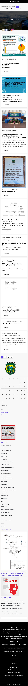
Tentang (4, 189)
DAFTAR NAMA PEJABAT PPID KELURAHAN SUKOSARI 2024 (12, 100)
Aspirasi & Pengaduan (6, 445)
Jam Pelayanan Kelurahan (6, 478)
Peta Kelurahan (4, 495)
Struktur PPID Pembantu (6, 515)
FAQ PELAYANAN (5, 464)
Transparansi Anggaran (6, 520)
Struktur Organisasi (13, 219)
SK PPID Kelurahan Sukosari (11, 324)
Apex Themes (18, 684)
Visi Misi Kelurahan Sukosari (11, 336)
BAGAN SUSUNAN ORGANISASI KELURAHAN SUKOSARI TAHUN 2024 (12, 225)
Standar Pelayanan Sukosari (7, 509)
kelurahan (14, 663)
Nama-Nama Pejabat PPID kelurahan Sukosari (11, 311)
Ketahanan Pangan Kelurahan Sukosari (9, 611)
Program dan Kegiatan (11, 130)
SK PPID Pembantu (6, 321)
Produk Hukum (4, 498)
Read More (6, 71)
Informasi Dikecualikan (6, 473)
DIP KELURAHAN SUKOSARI (7, 462)
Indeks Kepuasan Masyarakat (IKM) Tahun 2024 (11, 613)
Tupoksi (2, 523)
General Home (14, 658)
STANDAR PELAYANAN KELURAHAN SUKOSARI (11, 608)
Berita (3, 95)
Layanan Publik (4, 484)
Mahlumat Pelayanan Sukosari (7, 487)
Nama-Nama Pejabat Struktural (13, 95)
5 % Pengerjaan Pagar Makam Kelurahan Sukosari (12, 265)
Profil (2, 501)
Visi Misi (4, 333)
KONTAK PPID (4, 481)
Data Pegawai (5, 219)
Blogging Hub (10, 684)
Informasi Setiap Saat (6, 476)
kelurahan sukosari (8, 7)
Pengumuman (4, 492)
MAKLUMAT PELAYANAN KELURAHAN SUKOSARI (12, 601)
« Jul (2, 409)
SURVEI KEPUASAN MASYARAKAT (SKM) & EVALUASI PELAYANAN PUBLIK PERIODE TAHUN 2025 (13, 604)
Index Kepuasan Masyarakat (7, 467)
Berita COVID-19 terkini (6, 450)
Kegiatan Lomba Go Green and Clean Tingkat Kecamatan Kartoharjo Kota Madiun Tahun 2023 (14, 136)
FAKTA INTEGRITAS (8, 192)
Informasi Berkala (10, 237)
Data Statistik (15, 23)
